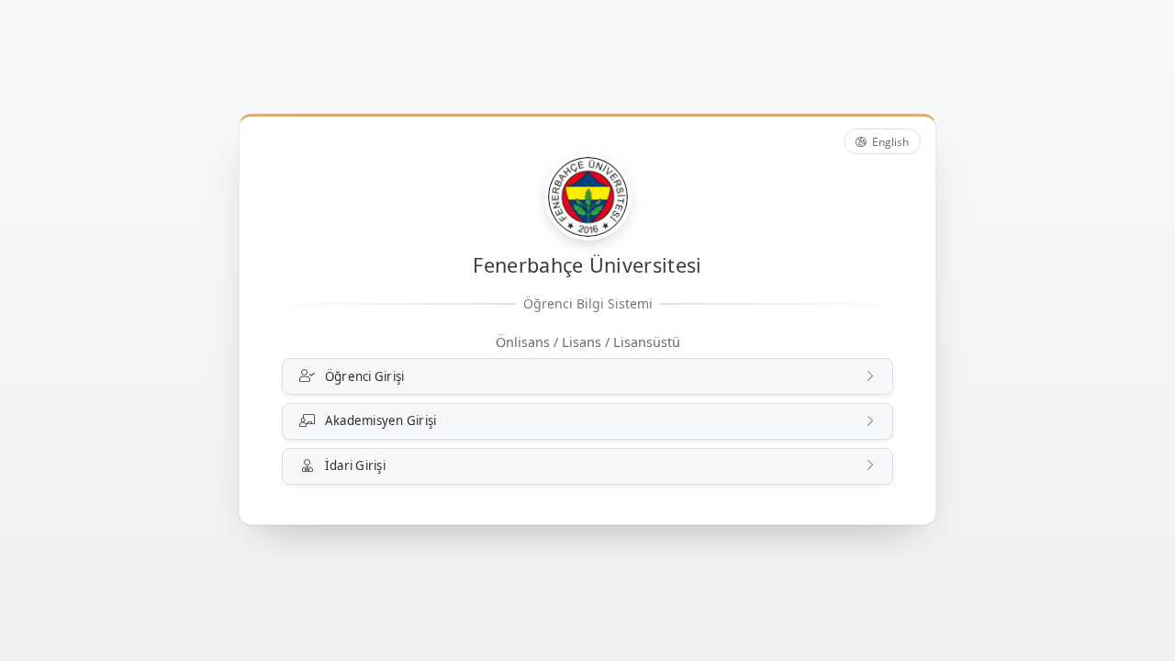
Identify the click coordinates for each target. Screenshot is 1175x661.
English (889, 142)
